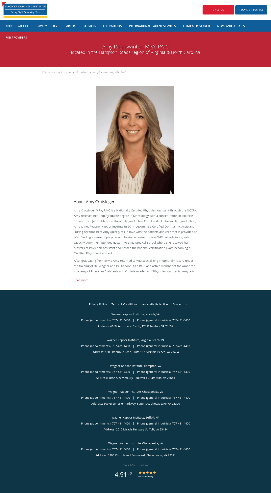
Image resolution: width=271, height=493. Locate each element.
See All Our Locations (135, 465)
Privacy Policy (98, 304)
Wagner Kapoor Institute (56, 72)
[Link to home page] (18, 10)
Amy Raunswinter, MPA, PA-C (109, 72)
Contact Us (180, 304)
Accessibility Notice (155, 304)
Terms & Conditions (124, 304)
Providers (81, 72)
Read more (81, 280)
